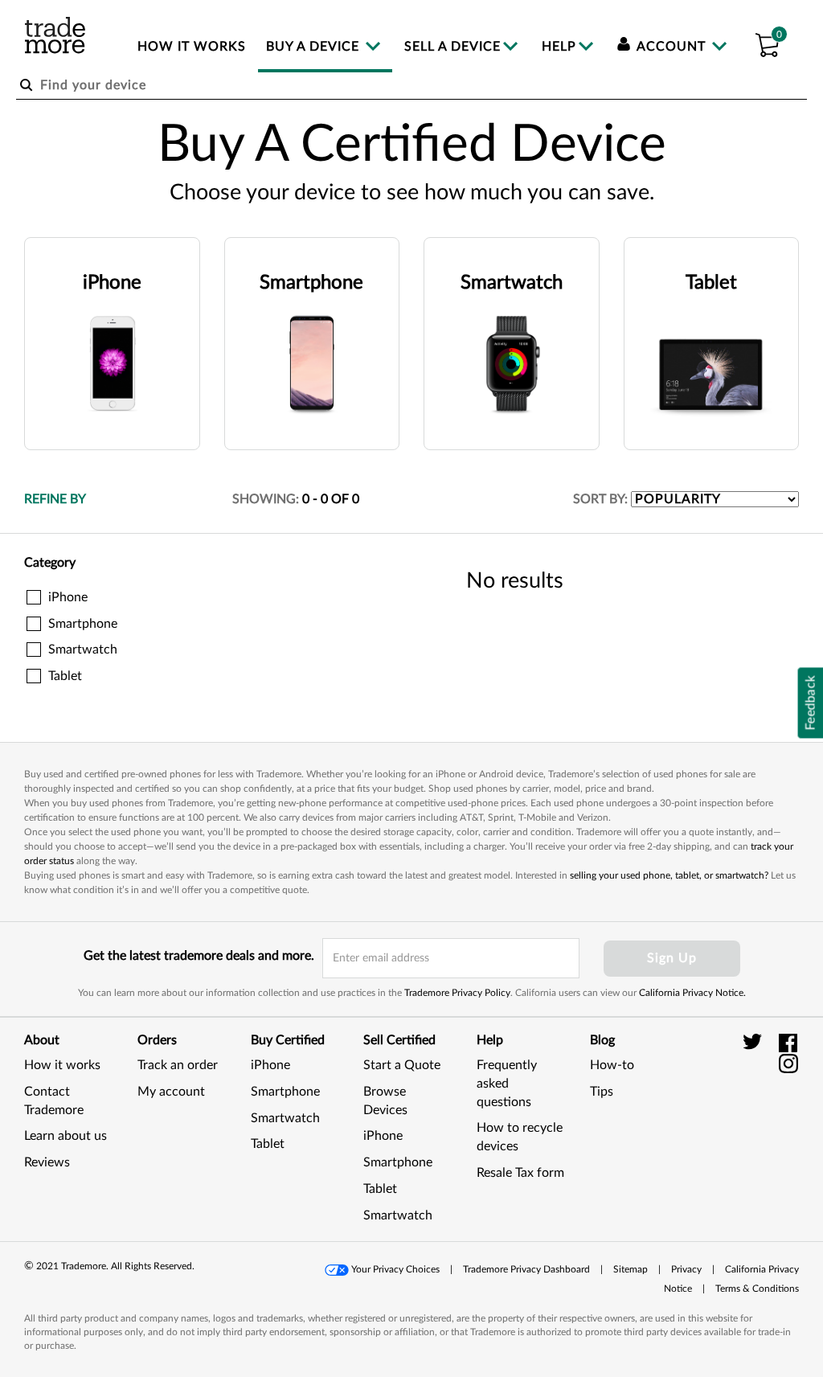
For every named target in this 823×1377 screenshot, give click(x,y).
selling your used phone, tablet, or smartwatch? (669, 875)
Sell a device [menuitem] (452, 46)
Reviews (47, 1162)
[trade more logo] (55, 35)
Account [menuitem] (671, 46)
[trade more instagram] (789, 1062)
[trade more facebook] (789, 1042)
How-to (612, 1065)
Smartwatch (285, 1118)
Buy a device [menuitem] (314, 46)
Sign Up (672, 958)
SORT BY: (600, 499)
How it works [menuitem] (191, 46)
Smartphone (285, 1091)
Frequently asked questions (507, 1084)
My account (171, 1091)
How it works (62, 1065)
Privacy (686, 1269)
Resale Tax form (520, 1172)
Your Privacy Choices (395, 1269)
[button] (767, 42)
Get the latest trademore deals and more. (199, 955)
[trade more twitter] (755, 1042)
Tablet (268, 1143)
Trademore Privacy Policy (457, 993)
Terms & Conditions (757, 1288)
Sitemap (630, 1269)
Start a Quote (401, 1065)
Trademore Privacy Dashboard (526, 1269)
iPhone (270, 1065)
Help (559, 46)
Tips (601, 1091)
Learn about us (65, 1135)
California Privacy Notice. (692, 993)
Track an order (177, 1065)
